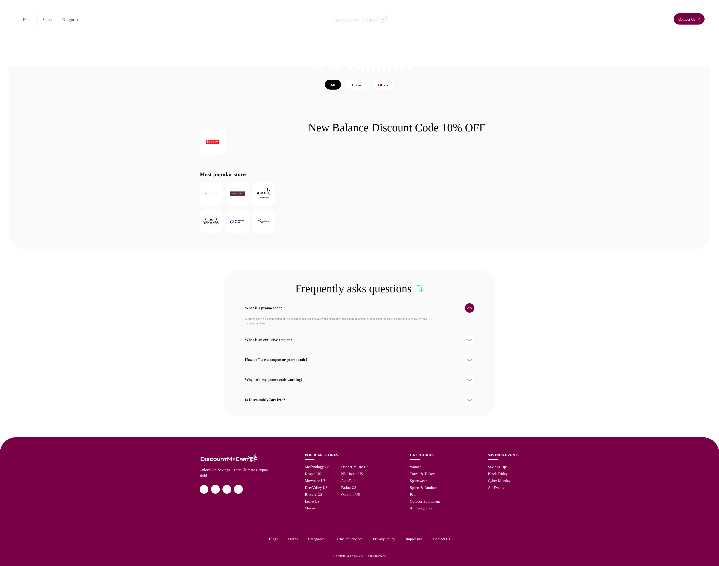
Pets (413, 494)
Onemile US (350, 494)
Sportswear (418, 481)
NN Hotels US (352, 474)
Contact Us (441, 539)
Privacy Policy (384, 539)
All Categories (421, 508)
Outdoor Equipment (425, 501)
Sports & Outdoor (423, 487)
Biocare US (313, 494)
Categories (70, 19)
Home (27, 19)
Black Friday (498, 474)
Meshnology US (317, 467)
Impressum (414, 539)
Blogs (273, 539)
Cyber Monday (499, 481)
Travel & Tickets (423, 474)
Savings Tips (497, 467)
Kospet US (313, 474)
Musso (310, 508)
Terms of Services (348, 539)
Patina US (348, 487)
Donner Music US (354, 467)
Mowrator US (315, 481)
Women (415, 467)
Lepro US (312, 501)
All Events (496, 487)
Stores (47, 19)
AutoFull (348, 481)
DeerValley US (316, 487)
